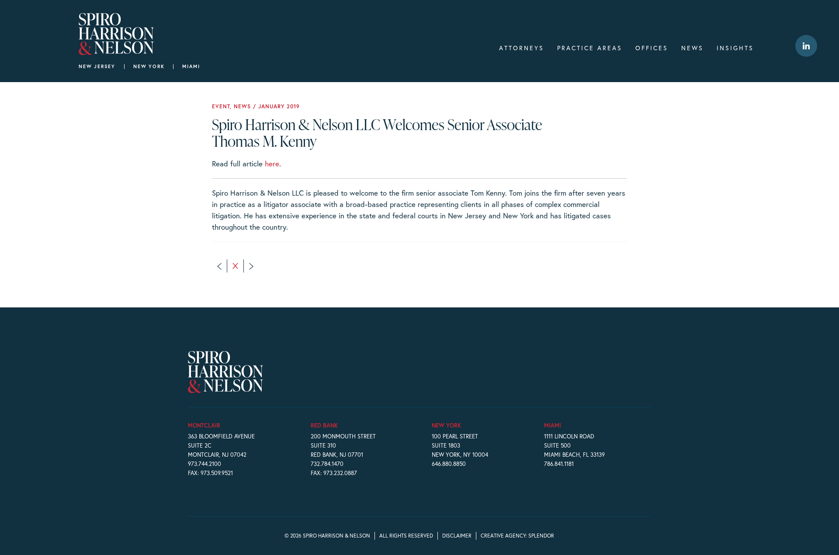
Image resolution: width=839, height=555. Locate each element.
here (272, 164)
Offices (651, 48)
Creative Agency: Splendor (517, 535)
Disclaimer (457, 535)
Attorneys (521, 48)
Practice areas (589, 48)
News (692, 48)
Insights (735, 48)
